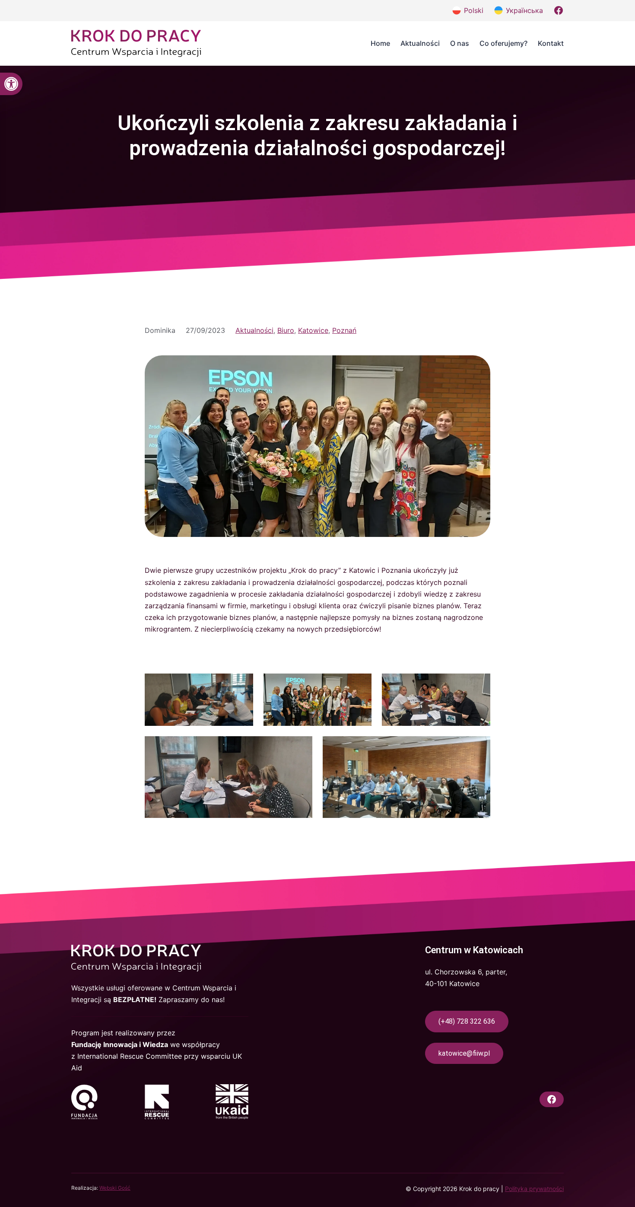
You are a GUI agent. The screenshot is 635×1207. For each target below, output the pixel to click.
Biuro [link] (285, 330)
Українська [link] (524, 10)
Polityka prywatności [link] (534, 1188)
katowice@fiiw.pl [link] (464, 1053)
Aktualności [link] (254, 330)
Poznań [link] (344, 330)
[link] (11, 84)
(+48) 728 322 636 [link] (466, 1021)
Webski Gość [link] (114, 1188)
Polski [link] (473, 10)
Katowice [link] (313, 330)
